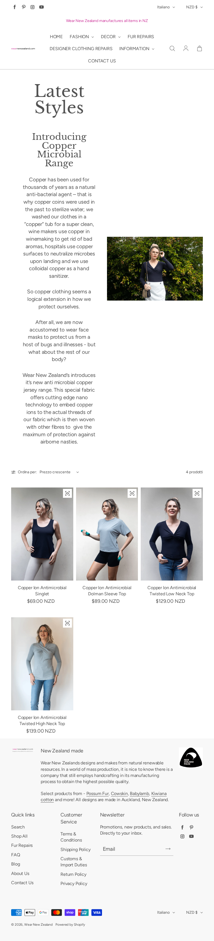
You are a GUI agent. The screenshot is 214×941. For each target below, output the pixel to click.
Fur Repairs (22, 845)
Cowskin (119, 793)
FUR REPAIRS (141, 36)
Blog (15, 864)
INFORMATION (134, 48)
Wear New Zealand (38, 925)
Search (18, 827)
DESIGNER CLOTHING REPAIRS (81, 48)
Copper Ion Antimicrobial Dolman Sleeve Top (106, 590)
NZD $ (192, 7)
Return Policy (73, 874)
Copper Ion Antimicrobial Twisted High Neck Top (42, 720)
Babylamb (139, 793)
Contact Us (22, 882)
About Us (20, 873)
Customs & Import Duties (73, 861)
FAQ (15, 854)
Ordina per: (27, 472)
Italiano (163, 7)
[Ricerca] (172, 48)
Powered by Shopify (70, 925)
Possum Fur (97, 793)
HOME (56, 36)
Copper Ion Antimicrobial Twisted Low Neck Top (171, 590)
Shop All (19, 836)
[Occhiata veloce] (67, 493)
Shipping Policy (75, 849)
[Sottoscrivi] (168, 849)
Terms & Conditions (71, 837)
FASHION (80, 36)
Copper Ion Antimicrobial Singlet (42, 590)
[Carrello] (199, 48)
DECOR (109, 36)
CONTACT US (102, 61)
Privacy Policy (73, 883)
